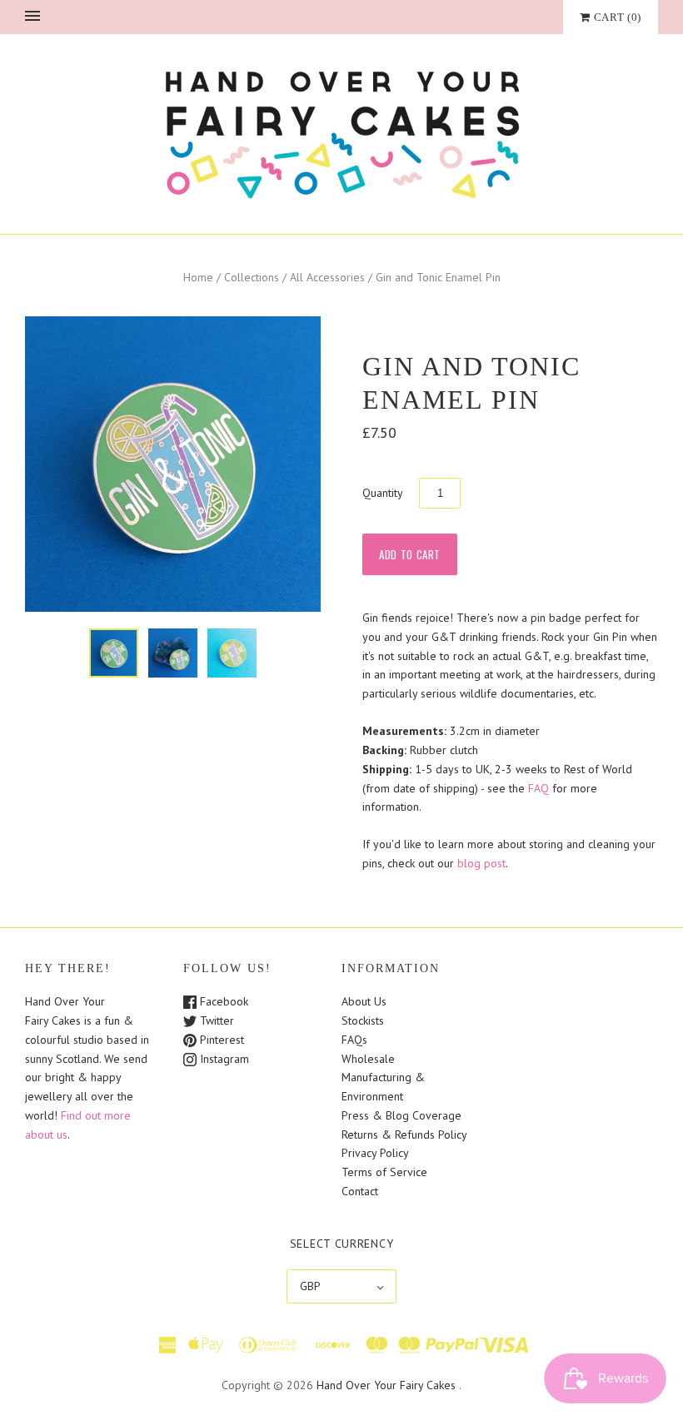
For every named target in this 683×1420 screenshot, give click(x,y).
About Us (364, 1001)
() (617, 17)
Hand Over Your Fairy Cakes (386, 1385)
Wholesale (368, 1058)
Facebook (222, 1001)
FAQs (354, 1039)
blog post (481, 863)
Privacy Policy (375, 1152)
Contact (360, 1191)
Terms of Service (384, 1171)
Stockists (363, 1020)
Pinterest (220, 1039)
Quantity (382, 492)
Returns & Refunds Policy (404, 1134)
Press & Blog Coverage (401, 1115)
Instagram (223, 1058)
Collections (251, 277)
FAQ (538, 788)
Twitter (215, 1020)
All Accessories (327, 277)
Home (198, 277)
